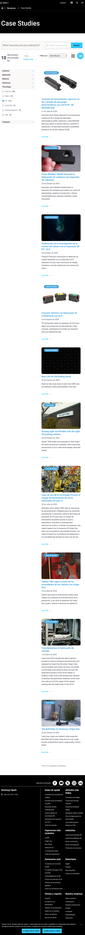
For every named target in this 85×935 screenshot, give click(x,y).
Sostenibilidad (70, 915)
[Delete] (27, 56)
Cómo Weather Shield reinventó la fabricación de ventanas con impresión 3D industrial (60, 177)
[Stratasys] (4, 2)
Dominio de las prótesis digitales (53, 884)
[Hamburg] (82, 3)
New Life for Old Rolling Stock (56, 376)
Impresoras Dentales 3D (73, 835)
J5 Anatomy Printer (51, 851)
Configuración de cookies (31, 931)
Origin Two (48, 841)
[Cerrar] (81, 924)
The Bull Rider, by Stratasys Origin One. (61, 729)
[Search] (77, 3)
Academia (68, 911)
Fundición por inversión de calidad (54, 796)
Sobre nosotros (70, 898)
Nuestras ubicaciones (72, 905)
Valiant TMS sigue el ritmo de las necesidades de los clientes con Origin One (60, 584)
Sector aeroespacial (72, 845)
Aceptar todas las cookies (52, 931)
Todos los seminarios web (53, 889)
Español (63, 3)
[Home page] (1, 8)
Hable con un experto (52, 911)
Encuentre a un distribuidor (50, 903)
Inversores (69, 918)
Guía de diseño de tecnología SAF (51, 814)
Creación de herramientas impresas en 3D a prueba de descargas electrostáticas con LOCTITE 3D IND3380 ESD (61, 103)
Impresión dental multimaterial (50, 808)
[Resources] (18, 8)
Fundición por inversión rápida (53, 865)
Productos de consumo (73, 848)
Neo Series (48, 844)
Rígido (67, 864)
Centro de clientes (51, 914)
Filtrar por (43, 56)
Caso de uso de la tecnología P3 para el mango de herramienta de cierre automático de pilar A (61, 498)
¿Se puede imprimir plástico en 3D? (71, 823)
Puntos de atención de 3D (53, 879)
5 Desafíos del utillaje (72, 797)
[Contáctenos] (71, 3)
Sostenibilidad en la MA (53, 876)
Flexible (68, 867)
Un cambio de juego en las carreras (54, 871)
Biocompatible (70, 870)
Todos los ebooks (51, 825)
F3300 (47, 838)
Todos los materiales (72, 873)
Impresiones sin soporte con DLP (53, 820)
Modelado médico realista (74, 813)
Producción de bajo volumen (72, 802)
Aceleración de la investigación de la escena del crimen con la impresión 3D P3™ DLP (60, 246)
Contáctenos (69, 902)
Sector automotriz (71, 841)
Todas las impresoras (52, 854)
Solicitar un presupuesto (53, 908)
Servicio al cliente (50, 917)
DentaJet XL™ (49, 847)
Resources (11, 8)
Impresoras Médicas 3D (73, 838)
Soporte (47, 898)
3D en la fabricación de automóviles (73, 817)
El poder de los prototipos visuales (53, 802)
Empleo (68, 908)
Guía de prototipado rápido (72, 808)
